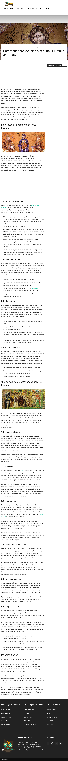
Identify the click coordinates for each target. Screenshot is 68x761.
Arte (14, 47)
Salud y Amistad (6, 717)
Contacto (49, 713)
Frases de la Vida (6, 713)
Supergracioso (5, 724)
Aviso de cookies (51, 709)
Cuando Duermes (6, 721)
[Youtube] (60, 743)
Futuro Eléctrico (28, 721)
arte (21, 470)
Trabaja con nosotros (53, 717)
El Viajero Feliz (5, 709)
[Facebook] (48, 743)
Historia (30, 8)
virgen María (35, 288)
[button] (65, 9)
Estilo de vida (21, 8)
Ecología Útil (27, 713)
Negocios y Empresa (30, 724)
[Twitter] (56, 743)
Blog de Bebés (28, 717)
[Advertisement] (46, 4)
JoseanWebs (50, 721)
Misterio (38, 8)
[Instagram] (52, 743)
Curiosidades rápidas (8, 13)
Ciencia (4, 8)
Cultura (11, 8)
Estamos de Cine (29, 709)
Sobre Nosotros (23, 13)
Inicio (4, 47)
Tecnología (47, 8)
